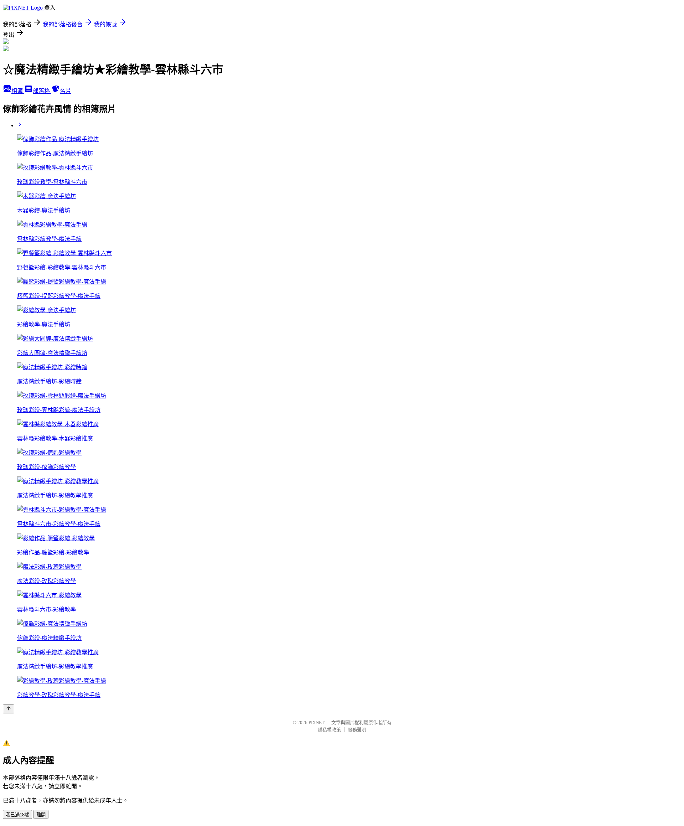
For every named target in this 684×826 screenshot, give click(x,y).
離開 (41, 814)
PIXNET (317, 722)
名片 (65, 91)
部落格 (42, 91)
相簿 (17, 91)
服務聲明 (357, 729)
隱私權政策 (329, 729)
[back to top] (8, 708)
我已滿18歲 (17, 814)
